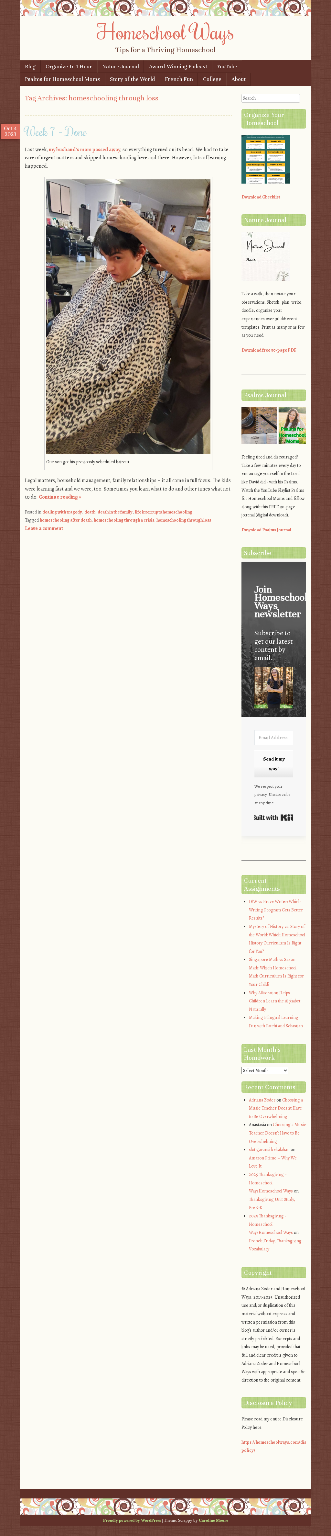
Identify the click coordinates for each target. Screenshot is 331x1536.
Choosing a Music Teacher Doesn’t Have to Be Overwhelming (276, 1108)
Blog (30, 66)
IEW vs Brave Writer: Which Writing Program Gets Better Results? (276, 909)
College (212, 79)
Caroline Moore (213, 1520)
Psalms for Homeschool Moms (62, 79)
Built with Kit (273, 817)
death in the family (115, 512)
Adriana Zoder (262, 1100)
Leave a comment (44, 528)
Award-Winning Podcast (178, 66)
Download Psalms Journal (266, 530)
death (89, 512)
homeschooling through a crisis (124, 520)
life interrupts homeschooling (163, 512)
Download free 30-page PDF (268, 350)
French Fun (179, 79)
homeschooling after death (65, 520)
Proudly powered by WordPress (132, 1520)
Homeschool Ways (165, 31)
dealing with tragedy (62, 512)
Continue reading (60, 497)
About (238, 79)
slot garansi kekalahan (269, 1149)
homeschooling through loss (183, 520)
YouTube (227, 66)
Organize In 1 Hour (69, 66)
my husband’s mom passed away (84, 149)
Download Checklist (260, 197)
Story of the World (132, 79)
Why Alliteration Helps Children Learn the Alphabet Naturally (274, 1001)
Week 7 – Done (56, 131)
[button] (273, 689)
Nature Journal (120, 66)
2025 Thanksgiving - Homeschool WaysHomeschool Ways (271, 1182)
